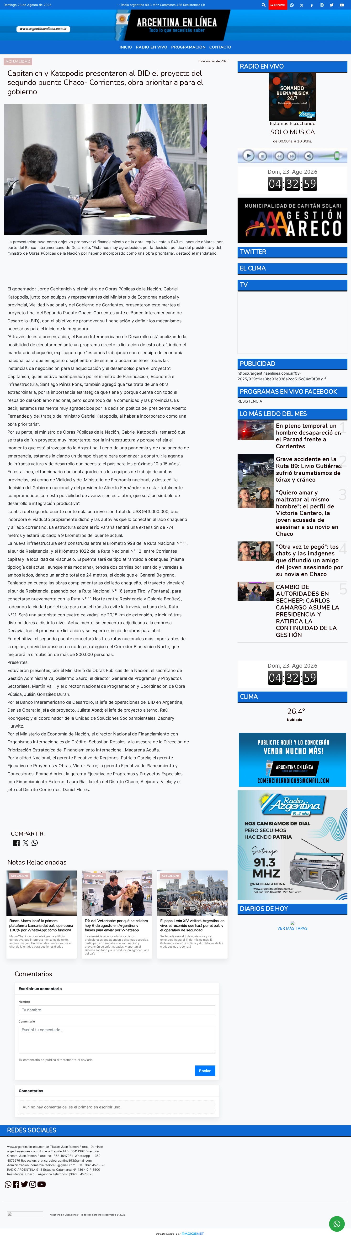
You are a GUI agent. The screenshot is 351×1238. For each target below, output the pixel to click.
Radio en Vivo (151, 47)
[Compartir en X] (25, 843)
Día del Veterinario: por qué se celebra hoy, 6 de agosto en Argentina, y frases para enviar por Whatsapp (116, 926)
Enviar (205, 1070)
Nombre (24, 1001)
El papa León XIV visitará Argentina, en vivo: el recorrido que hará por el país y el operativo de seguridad (192, 926)
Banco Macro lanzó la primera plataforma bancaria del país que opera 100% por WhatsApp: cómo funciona (41, 926)
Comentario (27, 1021)
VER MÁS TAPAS (292, 928)
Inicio (126, 47)
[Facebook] (312, 5)
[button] (264, 5)
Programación (188, 47)
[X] (302, 5)
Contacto (220, 47)
